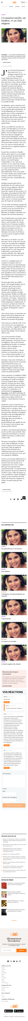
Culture (2, 974)
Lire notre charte (7, 686)
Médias (2, 976)
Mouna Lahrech (7, 62)
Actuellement (4, 6)
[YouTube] (14, 961)
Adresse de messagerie (10, 797)
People (2, 979)
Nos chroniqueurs (4, 982)
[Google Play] (19, 1010)
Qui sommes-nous (5, 987)
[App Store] (8, 1010)
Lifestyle (3, 981)
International (3, 972)
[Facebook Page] (8, 961)
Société (23, 6)
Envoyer (21, 950)
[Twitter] (11, 961)
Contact (3, 996)
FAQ (2, 995)
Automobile (3, 977)
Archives (3, 990)
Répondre (6, 702)
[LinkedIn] (17, 961)
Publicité (3, 988)
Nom (4, 791)
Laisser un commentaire (14, 805)
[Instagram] (20, 961)
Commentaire (7, 773)
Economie (17, 6)
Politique (11, 6)
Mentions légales (4, 1001)
